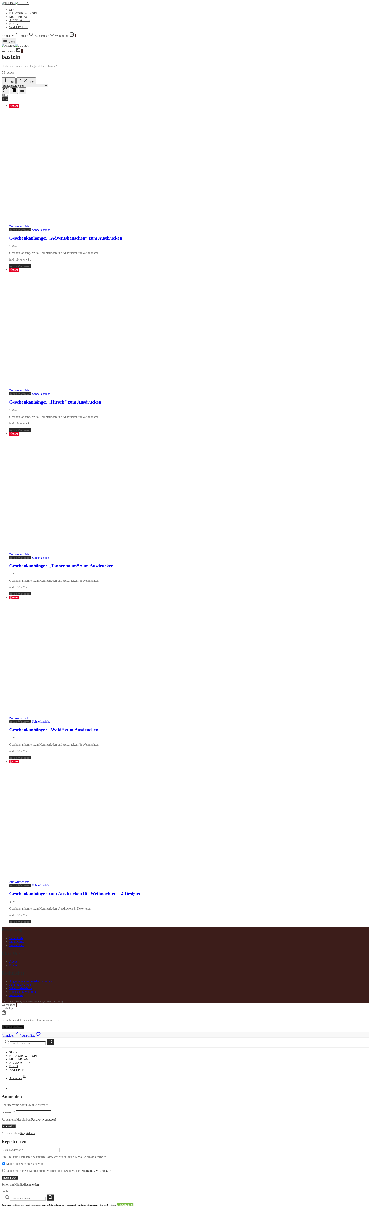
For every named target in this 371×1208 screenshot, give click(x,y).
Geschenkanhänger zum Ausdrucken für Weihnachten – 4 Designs (74, 893)
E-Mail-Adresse (12, 1149)
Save (15, 105)
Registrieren (27, 1133)
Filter (11, 81)
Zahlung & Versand (21, 984)
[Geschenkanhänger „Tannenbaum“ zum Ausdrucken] (125, 550)
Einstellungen (125, 1204)
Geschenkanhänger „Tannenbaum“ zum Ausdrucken (61, 565)
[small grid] (14, 90)
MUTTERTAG (18, 16)
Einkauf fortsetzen (13, 1027)
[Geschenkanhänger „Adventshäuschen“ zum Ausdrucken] (125, 223)
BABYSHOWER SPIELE (26, 13)
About (13, 961)
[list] (22, 90)
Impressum (16, 995)
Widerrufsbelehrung (21, 988)
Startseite (7, 66)
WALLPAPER (18, 27)
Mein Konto (16, 941)
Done (5, 99)
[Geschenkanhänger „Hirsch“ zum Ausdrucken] (125, 386)
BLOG (13, 23)
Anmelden (8, 1126)
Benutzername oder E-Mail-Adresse (25, 1105)
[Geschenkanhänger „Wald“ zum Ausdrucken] (125, 714)
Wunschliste (16, 945)
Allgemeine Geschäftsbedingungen (30, 981)
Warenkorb (16, 938)
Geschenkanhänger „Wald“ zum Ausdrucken (53, 729)
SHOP (13, 9)
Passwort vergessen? (43, 1119)
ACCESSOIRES (19, 20)
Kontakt (14, 965)
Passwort (8, 1112)
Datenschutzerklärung (22, 991)
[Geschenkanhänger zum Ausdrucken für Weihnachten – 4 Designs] (125, 878)
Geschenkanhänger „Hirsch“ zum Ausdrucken (55, 402)
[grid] (5, 90)
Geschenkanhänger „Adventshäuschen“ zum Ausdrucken (65, 238)
